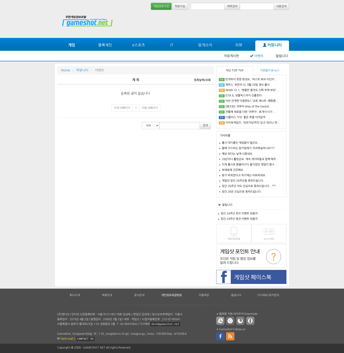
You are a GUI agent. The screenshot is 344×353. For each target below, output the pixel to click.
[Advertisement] (271, 24)
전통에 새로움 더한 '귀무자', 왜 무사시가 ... (250, 111)
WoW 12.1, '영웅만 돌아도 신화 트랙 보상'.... (253, 90)
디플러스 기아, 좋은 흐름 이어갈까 (245, 117)
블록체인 (105, 45)
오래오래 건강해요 (232, 170)
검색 (205, 125)
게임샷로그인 (161, 6)
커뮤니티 (274, 45)
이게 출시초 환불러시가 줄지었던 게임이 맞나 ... (250, 164)
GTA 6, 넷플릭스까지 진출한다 (243, 95)
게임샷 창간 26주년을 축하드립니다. (243, 180)
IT (171, 45)
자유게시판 (231, 56)
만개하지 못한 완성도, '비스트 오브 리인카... (251, 79)
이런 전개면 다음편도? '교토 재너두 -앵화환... (251, 100)
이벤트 (258, 56)
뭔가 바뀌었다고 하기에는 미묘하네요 (243, 175)
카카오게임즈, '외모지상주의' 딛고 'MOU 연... (253, 122)
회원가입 (180, 6)
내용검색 (281, 6)
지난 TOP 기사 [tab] (234, 70)
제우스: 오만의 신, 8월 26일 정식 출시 (247, 84)
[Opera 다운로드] (251, 320)
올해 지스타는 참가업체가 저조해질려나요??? (248, 148)
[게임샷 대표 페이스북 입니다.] (220, 335)
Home (65, 70)
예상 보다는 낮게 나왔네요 (237, 153)
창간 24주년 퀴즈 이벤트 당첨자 (239, 213)
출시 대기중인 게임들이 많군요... (241, 142)
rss (230, 335)
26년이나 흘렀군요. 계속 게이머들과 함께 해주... (250, 159)
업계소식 (205, 45)
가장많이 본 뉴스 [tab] (269, 70)
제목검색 (232, 6)
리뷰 (238, 45)
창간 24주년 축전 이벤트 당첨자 (239, 218)
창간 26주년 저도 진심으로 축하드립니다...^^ (249, 186)
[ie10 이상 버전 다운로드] (220, 320)
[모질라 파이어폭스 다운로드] (241, 320)
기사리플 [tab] (225, 135)
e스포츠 (138, 45)
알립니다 (282, 56)
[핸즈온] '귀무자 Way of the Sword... (248, 106)
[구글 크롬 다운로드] (231, 320)
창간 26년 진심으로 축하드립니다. (242, 191)
